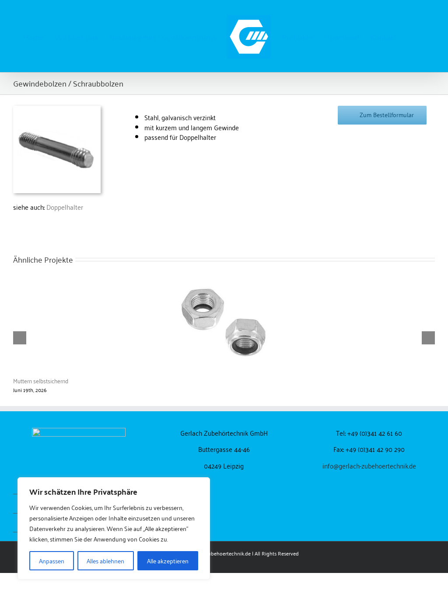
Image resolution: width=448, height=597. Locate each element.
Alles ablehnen (105, 560)
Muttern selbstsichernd (40, 380)
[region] (114, 528)
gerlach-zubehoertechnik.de (218, 553)
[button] (411, 36)
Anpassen (51, 560)
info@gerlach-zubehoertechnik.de (369, 465)
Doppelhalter (64, 207)
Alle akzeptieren (168, 560)
